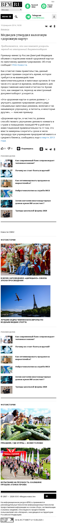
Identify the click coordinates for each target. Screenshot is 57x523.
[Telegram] (50, 26)
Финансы (5, 29)
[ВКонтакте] (46, 26)
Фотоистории (8, 240)
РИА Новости (19, 64)
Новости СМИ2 (7, 232)
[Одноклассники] (54, 26)
